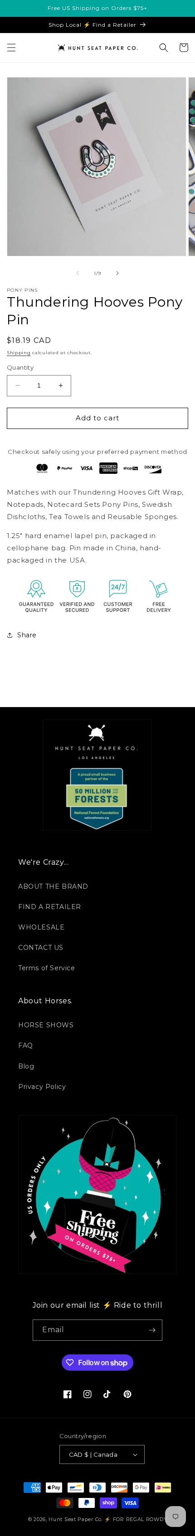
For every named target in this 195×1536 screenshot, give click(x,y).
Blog (26, 1066)
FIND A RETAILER (49, 907)
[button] (11, 48)
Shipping (19, 353)
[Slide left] (78, 273)
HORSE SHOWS (46, 1025)
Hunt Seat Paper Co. (75, 1519)
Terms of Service (46, 968)
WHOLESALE (41, 927)
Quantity (20, 367)
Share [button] (27, 635)
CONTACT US (40, 948)
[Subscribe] (152, 1330)
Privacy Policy (42, 1087)
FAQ (25, 1045)
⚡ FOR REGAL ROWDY (135, 1519)
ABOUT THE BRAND (53, 886)
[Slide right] (117, 273)
